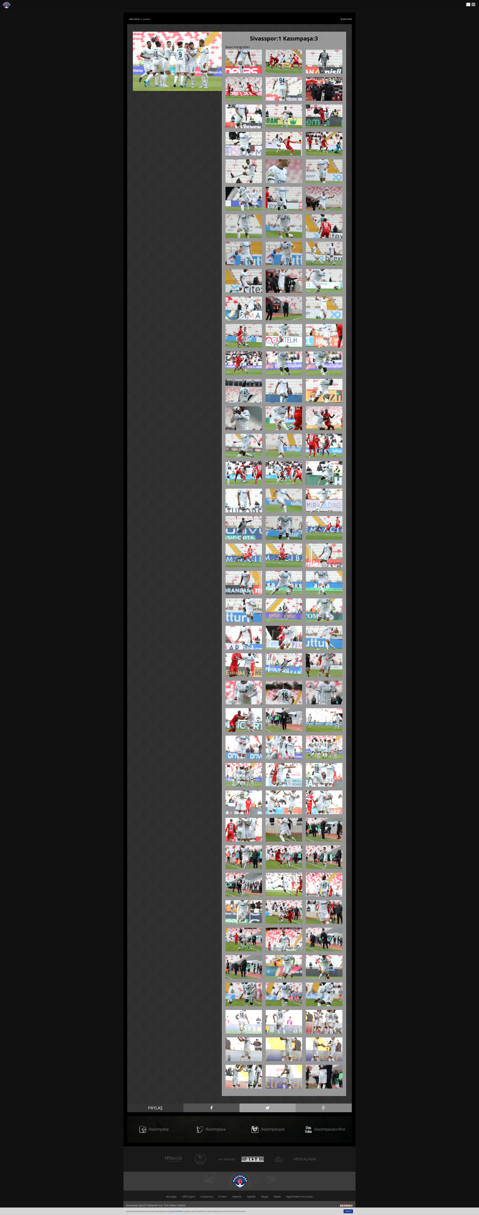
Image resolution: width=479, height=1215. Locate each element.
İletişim (277, 1196)
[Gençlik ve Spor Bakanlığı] (252, 1159)
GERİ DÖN (347, 19)
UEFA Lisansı (188, 1196)
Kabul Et (348, 1211)
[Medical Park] (200, 1159)
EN (468, 4)
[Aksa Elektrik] (305, 1159)
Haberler (236, 1196)
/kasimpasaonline (329, 1129)
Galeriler (251, 1196)
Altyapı (264, 1196)
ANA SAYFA (134, 19)
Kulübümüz (207, 1196)
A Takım (222, 1196)
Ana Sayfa (171, 1196)
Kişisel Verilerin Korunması (299, 1196)
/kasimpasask (272, 1129)
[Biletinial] (279, 1159)
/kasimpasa (158, 1129)
